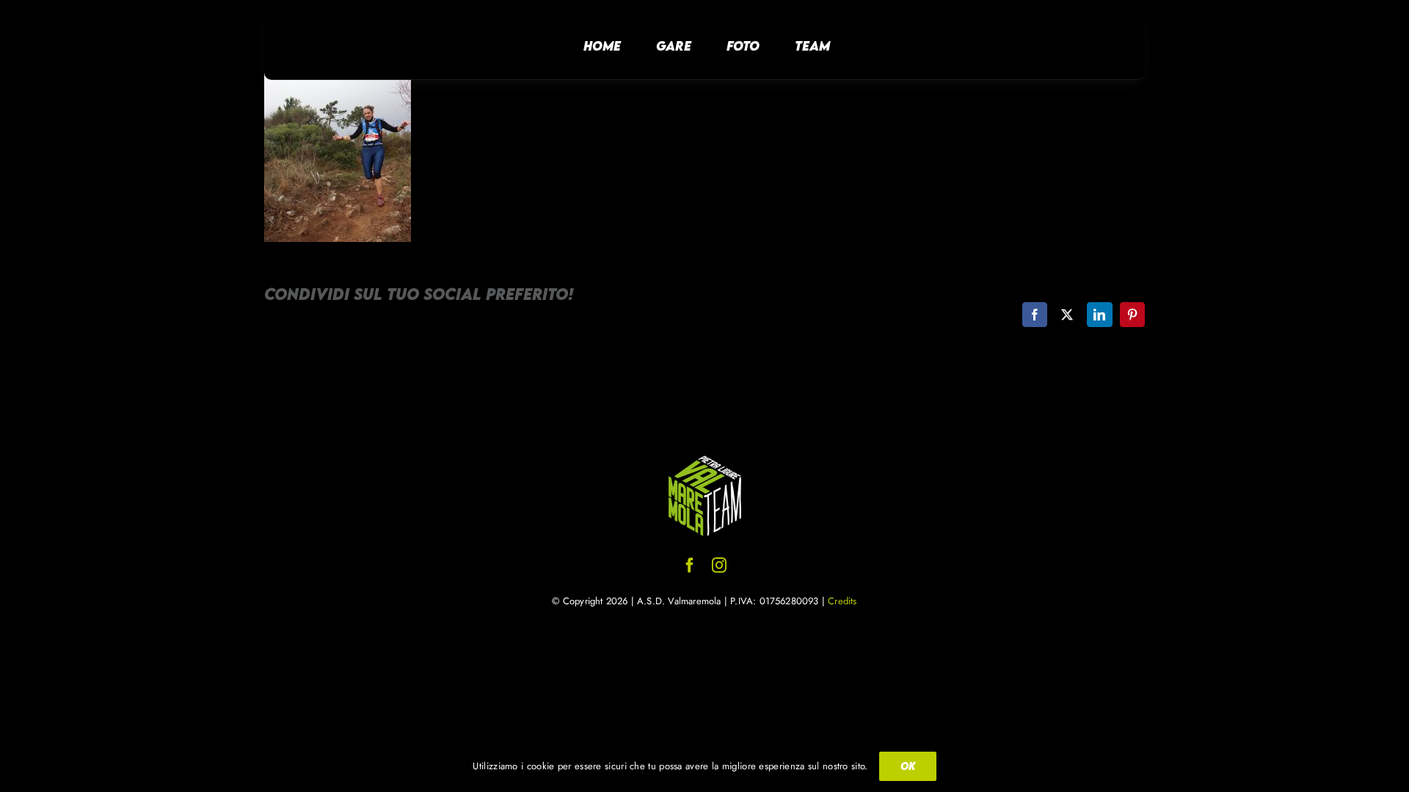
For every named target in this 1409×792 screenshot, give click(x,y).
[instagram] (719, 565)
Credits (842, 601)
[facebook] (689, 565)
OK (907, 766)
